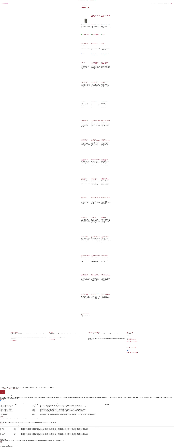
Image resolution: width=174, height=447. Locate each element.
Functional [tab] (1, 416)
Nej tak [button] (10, 388)
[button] (171, 3)
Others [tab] (1, 441)
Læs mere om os (52, 339)
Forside (82, 5)
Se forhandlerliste (13, 340)
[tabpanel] (87, 408)
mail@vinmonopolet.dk (132, 339)
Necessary (2, 400)
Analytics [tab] (1, 423)
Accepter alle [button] (15, 388)
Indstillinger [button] (4, 388)
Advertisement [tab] (2, 438)
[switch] (0, 417)
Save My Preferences (9, 445)
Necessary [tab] (2, 399)
